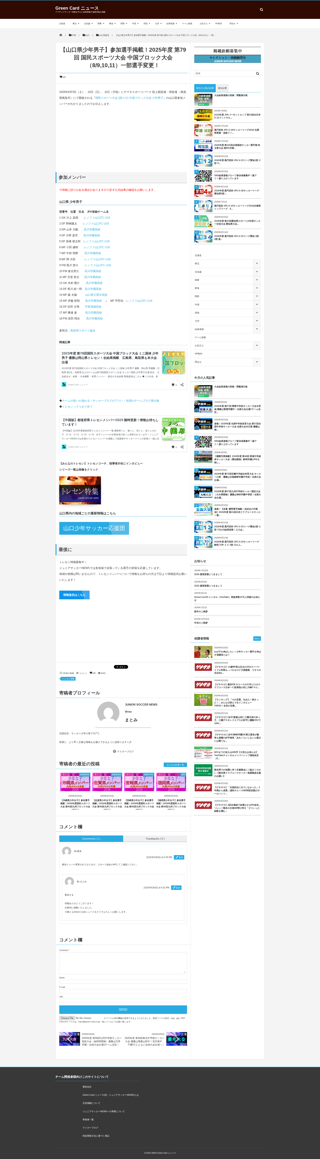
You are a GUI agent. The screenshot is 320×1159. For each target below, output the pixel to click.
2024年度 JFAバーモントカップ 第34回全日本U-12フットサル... (237, 116)
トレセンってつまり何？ (77, 406)
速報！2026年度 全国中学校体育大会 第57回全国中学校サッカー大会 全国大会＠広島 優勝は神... (237, 426)
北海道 (62, 23)
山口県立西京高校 (96, 294)
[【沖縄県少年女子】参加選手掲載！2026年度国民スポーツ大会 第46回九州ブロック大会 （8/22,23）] (75, 787)
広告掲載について (91, 1103)
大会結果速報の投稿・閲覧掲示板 (231, 95)
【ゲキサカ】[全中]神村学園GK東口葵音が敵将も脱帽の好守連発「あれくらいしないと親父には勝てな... (237, 737)
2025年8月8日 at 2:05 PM (159, 857)
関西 (123, 23)
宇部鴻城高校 (93, 306)
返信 (181, 857)
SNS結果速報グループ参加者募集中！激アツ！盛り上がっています (235, 177)
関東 (100, 23)
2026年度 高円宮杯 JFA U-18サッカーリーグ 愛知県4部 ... (236, 192)
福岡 (183, 774)
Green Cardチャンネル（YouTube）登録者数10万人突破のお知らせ (227, 599)
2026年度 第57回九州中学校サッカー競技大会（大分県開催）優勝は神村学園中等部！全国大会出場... (237, 494)
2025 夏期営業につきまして (208, 585)
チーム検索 (187, 23)
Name (62, 978)
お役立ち (204, 23)
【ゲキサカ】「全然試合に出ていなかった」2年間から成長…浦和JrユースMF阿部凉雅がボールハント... (237, 790)
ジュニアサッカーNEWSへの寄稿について (104, 1111)
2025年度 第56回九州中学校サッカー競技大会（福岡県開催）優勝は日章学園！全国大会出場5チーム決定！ (102, 1041)
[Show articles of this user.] (91, 713)
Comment (63, 950)
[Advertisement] (123, 139)
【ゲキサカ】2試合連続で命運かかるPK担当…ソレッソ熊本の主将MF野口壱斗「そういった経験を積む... (237, 808)
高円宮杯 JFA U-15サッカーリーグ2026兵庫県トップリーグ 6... (237, 207)
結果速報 (170, 23)
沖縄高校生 (84, 774)
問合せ (232, 23)
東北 (75, 23)
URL (61, 997)
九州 (157, 23)
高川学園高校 (92, 229)
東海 (111, 23)
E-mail (62, 987)
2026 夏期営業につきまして (208, 574)
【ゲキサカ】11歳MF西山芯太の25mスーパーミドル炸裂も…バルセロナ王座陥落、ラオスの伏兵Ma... (237, 670)
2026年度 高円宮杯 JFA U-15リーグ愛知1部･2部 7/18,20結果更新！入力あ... (237, 528)
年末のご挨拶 (201, 623)
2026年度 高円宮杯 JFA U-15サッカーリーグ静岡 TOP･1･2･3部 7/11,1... (236, 543)
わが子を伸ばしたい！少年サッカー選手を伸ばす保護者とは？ (237, 653)
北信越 (87, 23)
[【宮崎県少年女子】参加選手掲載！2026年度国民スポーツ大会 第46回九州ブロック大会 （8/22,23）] (139, 787)
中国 (134, 23)
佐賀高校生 (116, 774)
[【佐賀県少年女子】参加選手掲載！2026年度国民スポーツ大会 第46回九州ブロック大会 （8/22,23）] (107, 787)
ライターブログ (125, 751)
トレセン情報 (68, 679)
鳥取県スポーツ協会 (82, 330)
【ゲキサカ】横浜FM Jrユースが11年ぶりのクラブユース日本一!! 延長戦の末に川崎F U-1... (237, 686)
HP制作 (218, 23)
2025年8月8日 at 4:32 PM (156, 887)
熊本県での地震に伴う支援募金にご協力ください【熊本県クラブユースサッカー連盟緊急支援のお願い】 (237, 772)
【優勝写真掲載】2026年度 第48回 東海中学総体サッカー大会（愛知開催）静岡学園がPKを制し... (237, 459)
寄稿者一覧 (88, 1119)
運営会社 (87, 1087)
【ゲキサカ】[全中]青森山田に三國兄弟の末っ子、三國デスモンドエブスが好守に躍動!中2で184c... (237, 720)
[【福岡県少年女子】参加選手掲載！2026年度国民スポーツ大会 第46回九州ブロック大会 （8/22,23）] (171, 787)
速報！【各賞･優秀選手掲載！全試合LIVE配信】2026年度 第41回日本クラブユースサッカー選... (237, 512)
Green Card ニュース (77, 8)
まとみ (83, 881)
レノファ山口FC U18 (97, 217)
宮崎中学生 (148, 774)
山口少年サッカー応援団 (94, 528)
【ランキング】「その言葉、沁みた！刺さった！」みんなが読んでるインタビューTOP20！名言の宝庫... (236, 702)
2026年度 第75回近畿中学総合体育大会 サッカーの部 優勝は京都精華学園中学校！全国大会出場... (237, 477)
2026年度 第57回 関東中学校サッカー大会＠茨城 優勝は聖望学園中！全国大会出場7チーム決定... (237, 409)
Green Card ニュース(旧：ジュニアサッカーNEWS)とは (111, 1095)
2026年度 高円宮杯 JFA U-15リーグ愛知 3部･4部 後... (237, 238)
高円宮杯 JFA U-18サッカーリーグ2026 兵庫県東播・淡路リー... (236, 131)
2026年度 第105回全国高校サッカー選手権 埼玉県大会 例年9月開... (237, 147)
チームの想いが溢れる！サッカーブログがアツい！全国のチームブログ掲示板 (110, 400)
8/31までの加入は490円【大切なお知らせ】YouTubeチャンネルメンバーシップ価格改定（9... (236, 755)
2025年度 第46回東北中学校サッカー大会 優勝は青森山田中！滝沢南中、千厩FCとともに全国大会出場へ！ (144, 1041)
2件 (64, 77)
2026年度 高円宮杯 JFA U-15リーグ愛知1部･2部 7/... (237, 162)
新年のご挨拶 (201, 611)
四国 (146, 23)
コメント (83, 673)
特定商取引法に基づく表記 (96, 1136)
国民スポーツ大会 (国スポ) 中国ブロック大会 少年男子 (129, 97)
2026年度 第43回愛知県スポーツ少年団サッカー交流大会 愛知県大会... (237, 222)
